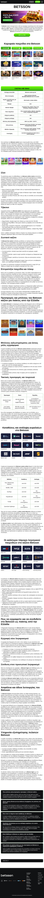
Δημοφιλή (5, 48)
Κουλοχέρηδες (37, 48)
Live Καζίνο (15, 48)
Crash (26, 48)
